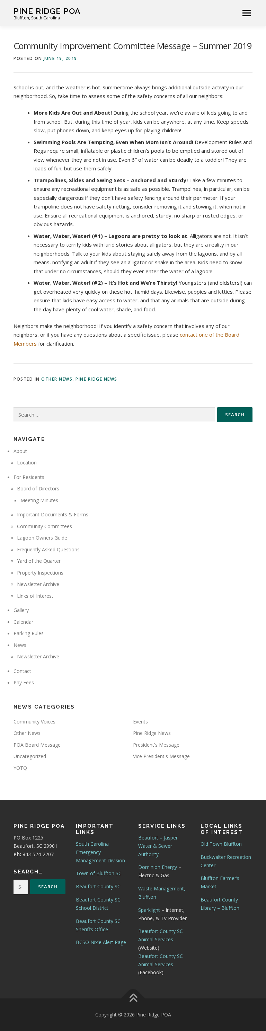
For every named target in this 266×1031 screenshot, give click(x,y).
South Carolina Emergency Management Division (100, 852)
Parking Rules (29, 633)
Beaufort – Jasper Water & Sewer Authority (158, 845)
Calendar (23, 622)
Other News (56, 379)
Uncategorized (30, 756)
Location (27, 462)
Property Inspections (40, 572)
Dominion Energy (157, 867)
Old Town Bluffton (221, 844)
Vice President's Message (161, 756)
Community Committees (44, 526)
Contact (22, 671)
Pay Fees (24, 682)
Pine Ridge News (96, 379)
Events (140, 721)
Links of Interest (35, 596)
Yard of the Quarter (39, 561)
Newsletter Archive (38, 584)
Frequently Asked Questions (48, 549)
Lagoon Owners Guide (42, 537)
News (20, 645)
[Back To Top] (133, 998)
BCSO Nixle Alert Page (101, 942)
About (20, 451)
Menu (246, 12)
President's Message (156, 744)
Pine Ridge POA (47, 10)
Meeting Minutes (39, 500)
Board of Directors (38, 488)
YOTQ (20, 768)
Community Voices (34, 721)
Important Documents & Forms (52, 514)
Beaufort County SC (98, 886)
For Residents (29, 477)
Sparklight (149, 910)
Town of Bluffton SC (99, 873)
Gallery (21, 610)
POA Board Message (37, 744)
